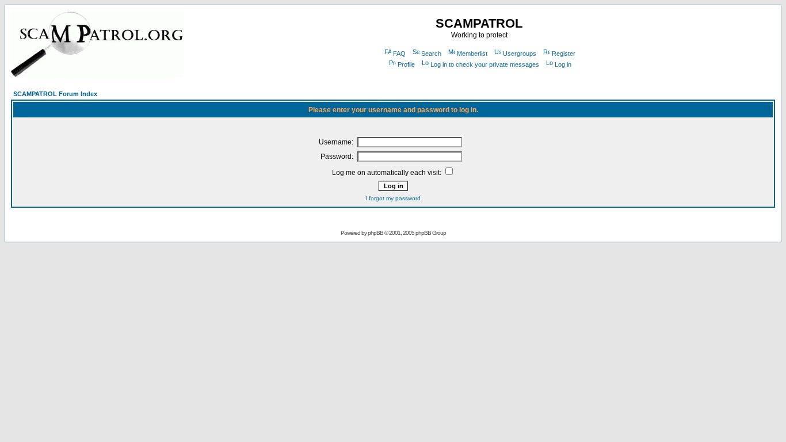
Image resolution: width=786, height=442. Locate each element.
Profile (406, 64)
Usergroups (519, 53)
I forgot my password (393, 198)
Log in (563, 64)
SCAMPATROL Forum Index (55, 93)
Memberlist (472, 53)
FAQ (399, 53)
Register (563, 53)
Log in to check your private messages (484, 64)
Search (431, 53)
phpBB (375, 233)
